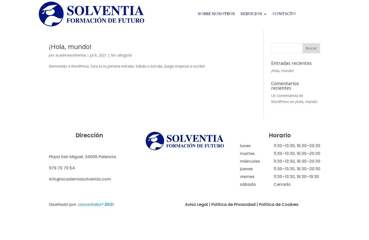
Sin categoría (121, 55)
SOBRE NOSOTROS (216, 14)
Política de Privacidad (233, 204)
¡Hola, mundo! (70, 46)
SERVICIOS (251, 14)
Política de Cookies (278, 204)
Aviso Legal (196, 204)
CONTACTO (284, 14)
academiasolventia (70, 55)
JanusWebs (95, 204)
